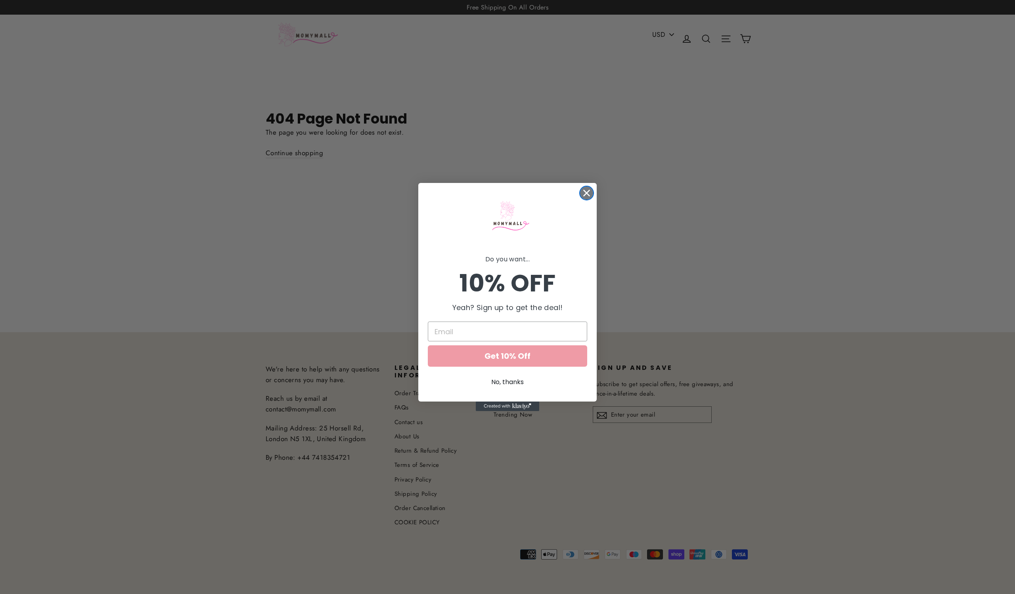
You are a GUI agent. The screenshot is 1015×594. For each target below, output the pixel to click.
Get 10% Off (507, 356)
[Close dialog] (587, 193)
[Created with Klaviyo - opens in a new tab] (507, 406)
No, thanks (507, 381)
